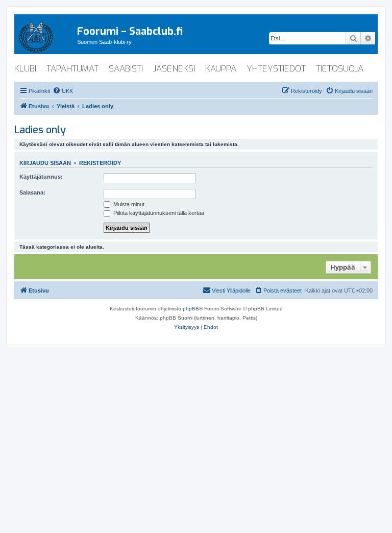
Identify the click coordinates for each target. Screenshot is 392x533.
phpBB (191, 308)
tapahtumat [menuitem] (72, 69)
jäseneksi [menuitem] (174, 69)
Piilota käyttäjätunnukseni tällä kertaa (158, 213)
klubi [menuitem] (25, 69)
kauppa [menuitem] (220, 69)
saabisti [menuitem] (126, 69)
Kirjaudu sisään (45, 163)
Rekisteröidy (100, 163)
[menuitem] (63, 91)
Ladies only (40, 130)
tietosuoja (339, 69)
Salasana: (32, 192)
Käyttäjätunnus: (41, 177)
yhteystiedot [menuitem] (276, 69)
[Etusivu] (45, 35)
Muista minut (128, 204)
